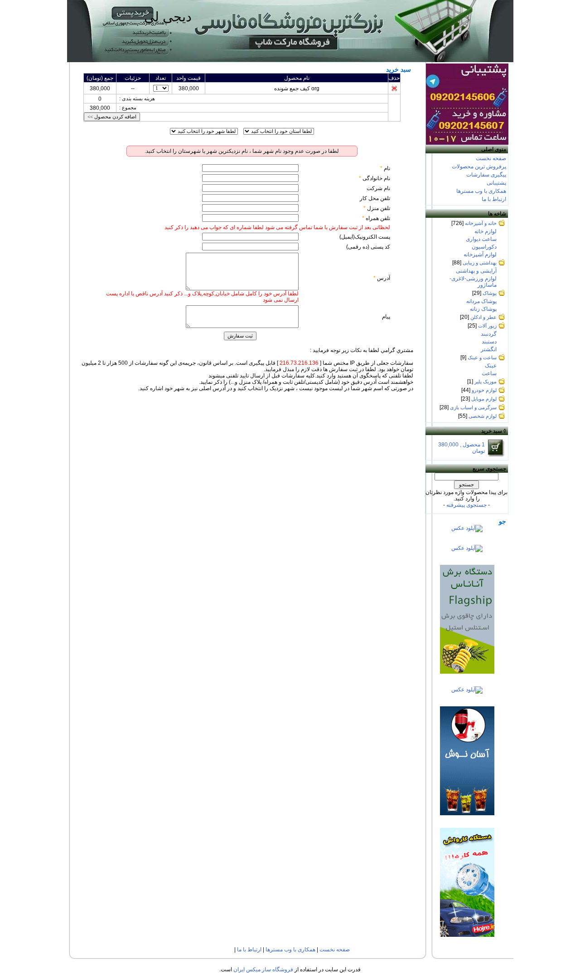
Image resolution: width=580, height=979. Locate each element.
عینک (491, 365)
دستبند (489, 341)
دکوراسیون (484, 247)
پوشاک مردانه (481, 301)
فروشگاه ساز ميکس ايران (263, 969)
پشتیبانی (496, 183)
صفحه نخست (491, 158)
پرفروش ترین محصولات (479, 166)
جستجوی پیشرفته (466, 505)
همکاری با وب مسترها (481, 191)
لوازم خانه (485, 231)
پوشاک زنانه (483, 309)
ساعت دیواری (481, 239)
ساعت (489, 373)
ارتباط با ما (494, 199)
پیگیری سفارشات (486, 174)
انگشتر (489, 349)
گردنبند (489, 334)
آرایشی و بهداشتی (476, 271)
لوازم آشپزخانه (480, 254)
